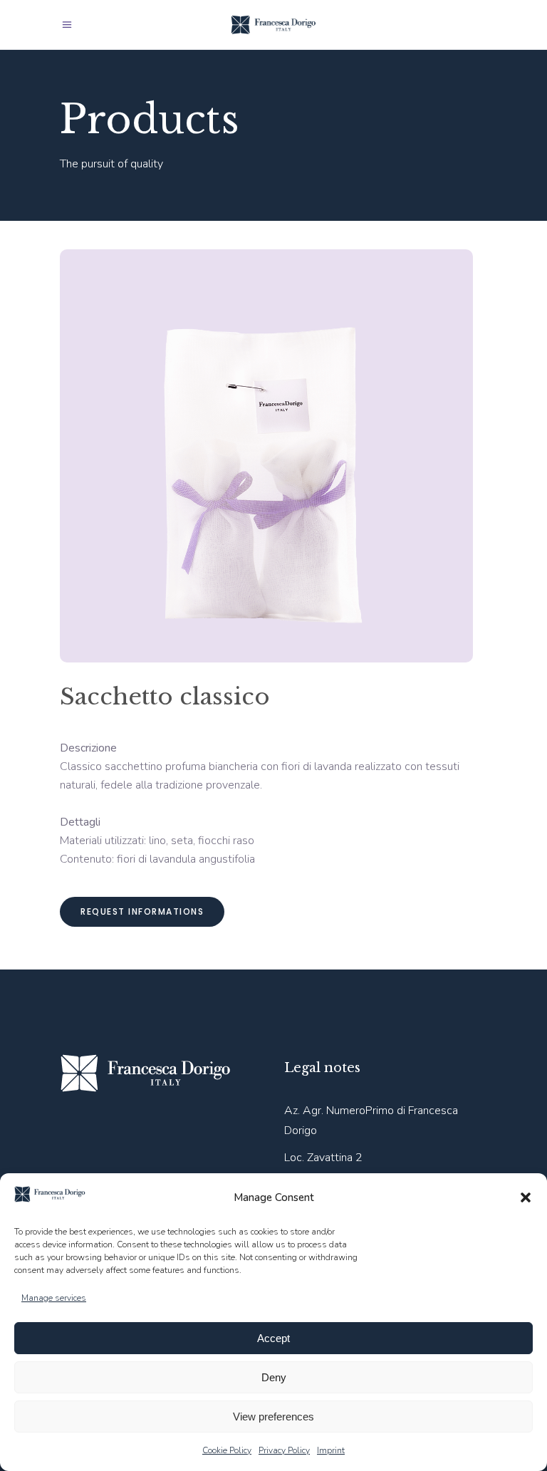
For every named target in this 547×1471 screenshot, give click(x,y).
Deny (273, 1377)
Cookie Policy (226, 1450)
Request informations (142, 911)
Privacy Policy (284, 1450)
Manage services (53, 1298)
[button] (526, 1197)
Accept (273, 1338)
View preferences (273, 1416)
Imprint (331, 1450)
